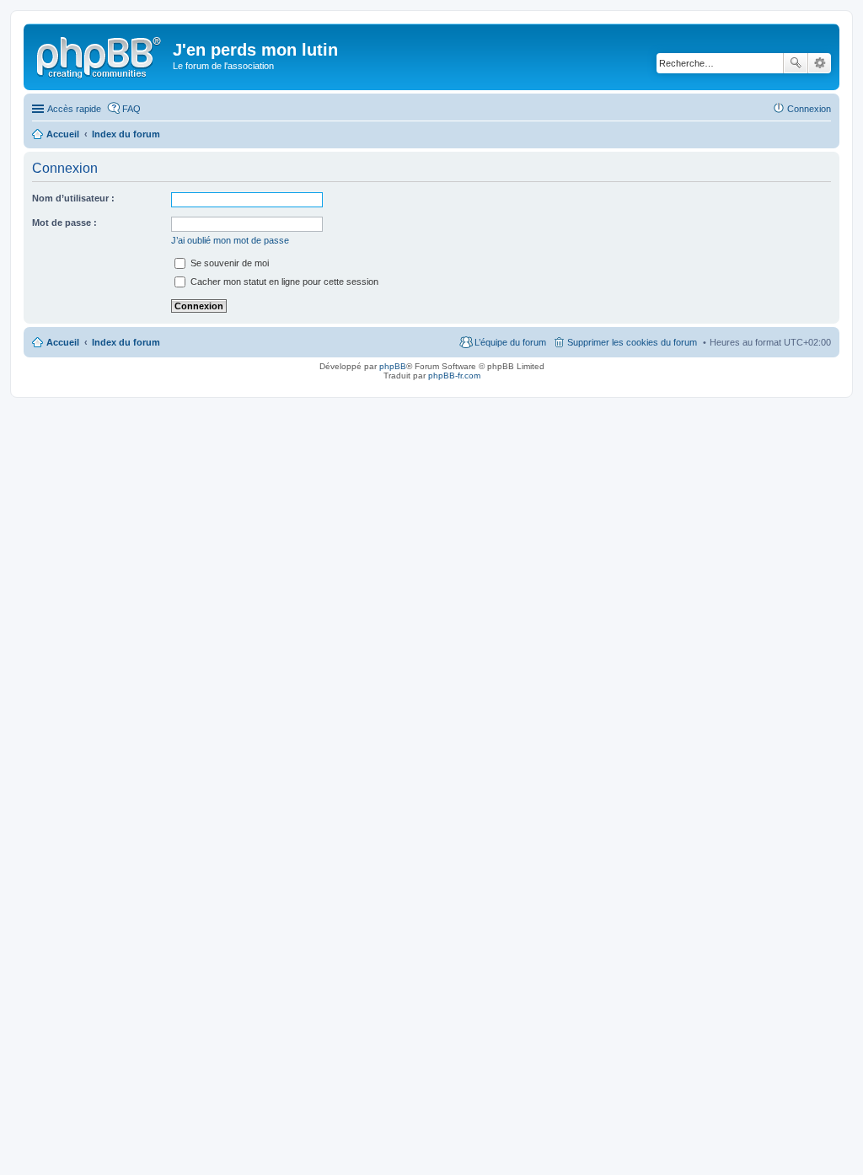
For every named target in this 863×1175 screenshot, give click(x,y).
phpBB (392, 366)
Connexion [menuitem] (809, 109)
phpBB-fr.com (454, 375)
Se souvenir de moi (228, 263)
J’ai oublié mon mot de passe (230, 240)
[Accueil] (100, 55)
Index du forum (126, 342)
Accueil (62, 342)
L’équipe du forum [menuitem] (510, 342)
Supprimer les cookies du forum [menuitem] (632, 342)
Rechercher (795, 63)
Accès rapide (74, 109)
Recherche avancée (819, 63)
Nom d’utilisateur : (73, 198)
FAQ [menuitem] (131, 109)
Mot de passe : (64, 222)
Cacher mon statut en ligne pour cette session (283, 281)
